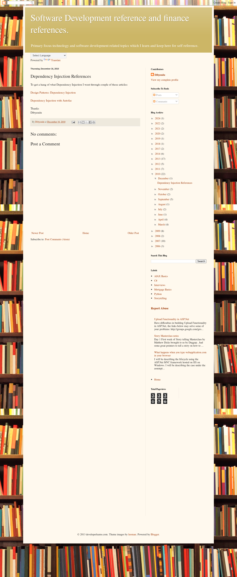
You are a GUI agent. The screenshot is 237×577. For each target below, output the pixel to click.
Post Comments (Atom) (57, 239)
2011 (158, 169)
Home (86, 233)
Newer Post (37, 233)
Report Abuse (159, 308)
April (161, 219)
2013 (158, 158)
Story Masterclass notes (166, 335)
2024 (158, 118)
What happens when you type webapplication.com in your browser (180, 353)
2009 (158, 231)
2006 (158, 246)
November (164, 189)
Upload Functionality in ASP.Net (171, 319)
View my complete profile (164, 80)
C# (155, 280)
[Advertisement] (166, 459)
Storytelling (160, 298)
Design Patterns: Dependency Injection (53, 92)
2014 (158, 153)
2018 (158, 143)
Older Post (133, 233)
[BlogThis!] (83, 122)
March (162, 224)
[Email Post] (73, 121)
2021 (158, 128)
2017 (158, 148)
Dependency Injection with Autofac (51, 100)
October (162, 194)
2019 (158, 138)
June (160, 214)
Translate (56, 60)
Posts (158, 95)
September (164, 199)
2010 (158, 174)
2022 (158, 123)
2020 (158, 133)
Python (158, 294)
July (160, 209)
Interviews (159, 285)
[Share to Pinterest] (94, 122)
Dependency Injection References (174, 182)
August (162, 204)
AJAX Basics (161, 276)
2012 (158, 164)
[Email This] (79, 122)
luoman (132, 534)
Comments (161, 101)
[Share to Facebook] (90, 122)
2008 (158, 236)
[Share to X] (87, 122)
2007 (158, 241)
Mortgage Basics (162, 289)
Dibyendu (160, 75)
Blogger (155, 534)
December (163, 178)
